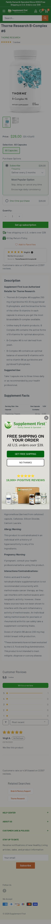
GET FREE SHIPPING (25, 454)
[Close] (46, 418)
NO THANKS (25, 462)
